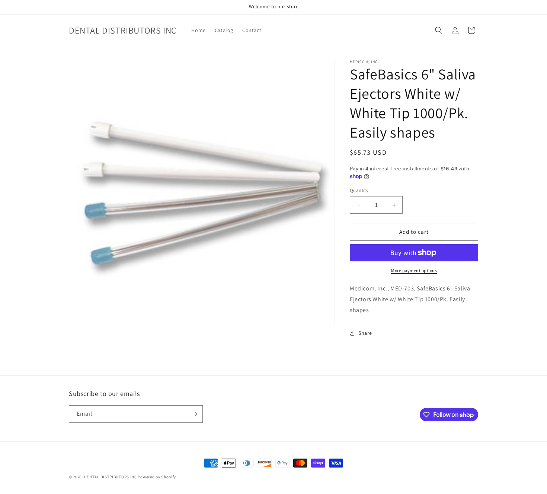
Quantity (359, 190)
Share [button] (365, 333)
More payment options (414, 270)
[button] (439, 30)
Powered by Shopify (157, 476)
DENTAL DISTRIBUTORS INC (110, 476)
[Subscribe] (194, 414)
